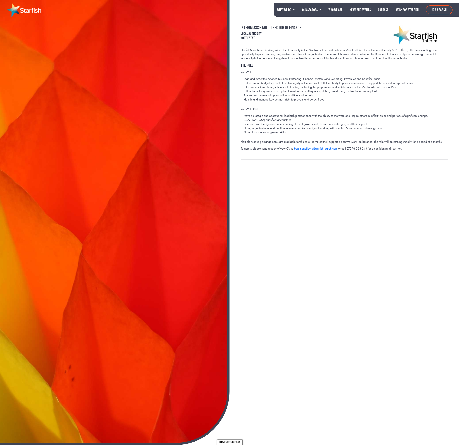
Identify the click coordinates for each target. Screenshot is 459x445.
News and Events (360, 10)
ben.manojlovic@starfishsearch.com (315, 148)
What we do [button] (284, 10)
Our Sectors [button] (310, 10)
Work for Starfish (407, 10)
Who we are (335, 10)
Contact (383, 10)
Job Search (439, 10)
